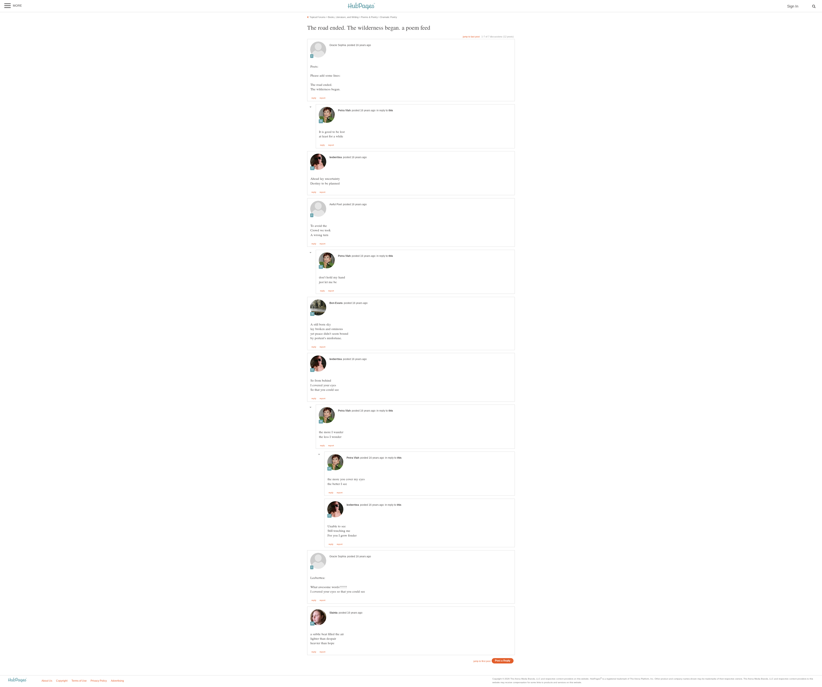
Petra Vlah (344, 110)
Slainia (333, 612)
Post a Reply (502, 660)
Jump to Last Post (471, 36)
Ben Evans (336, 303)
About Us (47, 680)
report (322, 98)
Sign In (792, 6)
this (391, 110)
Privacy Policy (99, 680)
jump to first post (482, 661)
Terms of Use (79, 680)
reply (313, 98)
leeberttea (335, 157)
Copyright (61, 680)
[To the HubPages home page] (17, 680)
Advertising (117, 680)
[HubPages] (361, 6)
